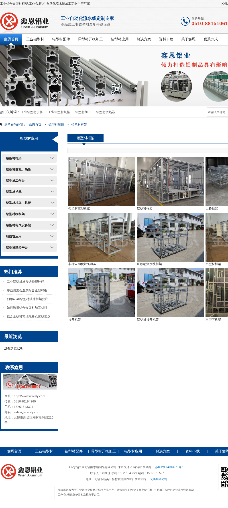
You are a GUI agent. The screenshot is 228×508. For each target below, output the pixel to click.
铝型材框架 (79, 124)
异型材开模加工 (90, 39)
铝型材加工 (83, 112)
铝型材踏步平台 (17, 247)
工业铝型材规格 (59, 112)
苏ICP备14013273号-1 (169, 467)
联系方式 (211, 39)
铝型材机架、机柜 (18, 203)
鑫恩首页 (11, 39)
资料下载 (166, 39)
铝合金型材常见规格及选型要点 (28, 316)
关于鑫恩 (188, 39)
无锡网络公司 (158, 479)
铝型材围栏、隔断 (18, 169)
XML (225, 3)
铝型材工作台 (15, 180)
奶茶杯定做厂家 (142, 489)
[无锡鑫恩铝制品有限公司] (27, 21)
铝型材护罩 (14, 191)
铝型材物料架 (15, 214)
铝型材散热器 (105, 112)
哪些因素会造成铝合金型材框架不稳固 (31, 290)
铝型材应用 (120, 39)
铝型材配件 (61, 39)
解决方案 (144, 39)
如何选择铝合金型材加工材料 (27, 307)
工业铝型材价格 (32, 112)
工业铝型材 (35, 39)
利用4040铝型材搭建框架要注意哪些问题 (31, 299)
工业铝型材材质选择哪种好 (25, 281)
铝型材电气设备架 (18, 225)
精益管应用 (14, 236)
